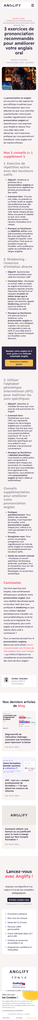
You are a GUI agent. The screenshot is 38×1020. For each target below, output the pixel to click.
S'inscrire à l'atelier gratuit (19, 362)
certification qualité (14, 991)
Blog (22, 19)
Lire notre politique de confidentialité (12, 1010)
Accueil (15, 19)
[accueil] (12, 5)
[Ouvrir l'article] (19, 720)
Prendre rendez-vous (19, 900)
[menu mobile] (32, 5)
